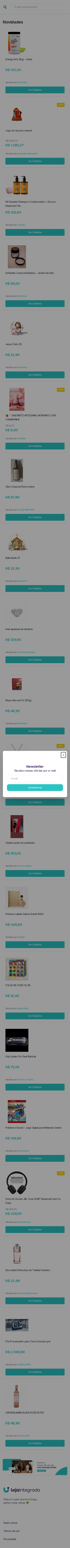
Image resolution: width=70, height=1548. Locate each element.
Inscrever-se (35, 787)
